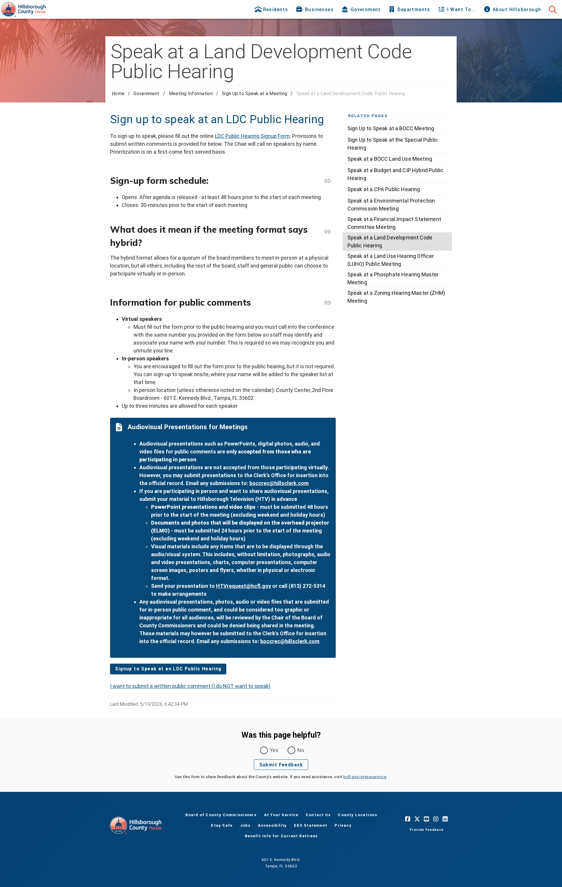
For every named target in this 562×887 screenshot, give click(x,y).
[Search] (553, 9)
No (300, 750)
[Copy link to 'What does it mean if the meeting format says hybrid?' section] (327, 231)
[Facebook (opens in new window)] (407, 818)
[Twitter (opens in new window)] (417, 818)
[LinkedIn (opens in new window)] (445, 818)
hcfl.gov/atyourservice (364, 776)
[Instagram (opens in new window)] (436, 818)
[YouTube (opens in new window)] (426, 818)
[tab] (272, 9)
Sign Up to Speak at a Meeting (254, 93)
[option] (397, 128)
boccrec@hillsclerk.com (279, 483)
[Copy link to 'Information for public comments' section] (327, 302)
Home (118, 93)
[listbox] (397, 214)
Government (146, 93)
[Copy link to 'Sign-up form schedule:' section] (327, 180)
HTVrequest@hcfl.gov (243, 586)
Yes (274, 750)
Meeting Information (191, 93)
